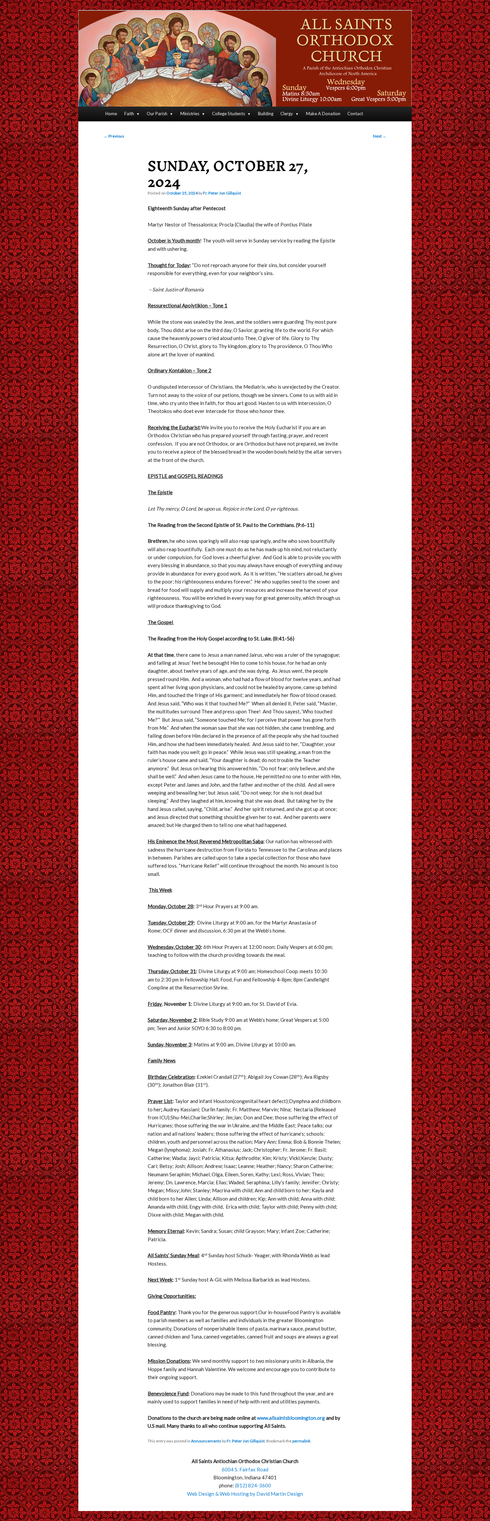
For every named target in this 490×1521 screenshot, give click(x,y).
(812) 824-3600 (253, 1485)
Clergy (286, 113)
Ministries (189, 113)
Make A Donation (323, 113)
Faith (129, 113)
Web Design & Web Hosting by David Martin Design (245, 1494)
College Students (228, 113)
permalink (301, 1440)
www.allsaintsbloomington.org (291, 1418)
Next (379, 136)
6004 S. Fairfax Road (245, 1469)
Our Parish (157, 113)
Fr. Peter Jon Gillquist (222, 192)
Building (265, 113)
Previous (114, 136)
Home (111, 113)
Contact (355, 113)
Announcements (206, 1440)
